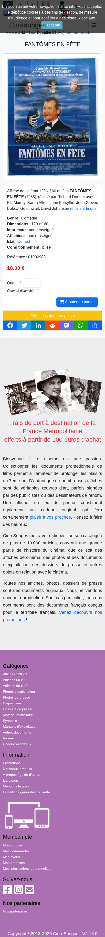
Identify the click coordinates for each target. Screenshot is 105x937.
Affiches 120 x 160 (17, 674)
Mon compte (12, 845)
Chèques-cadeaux (17, 744)
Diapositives (12, 703)
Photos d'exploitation (19, 691)
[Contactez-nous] (29, 892)
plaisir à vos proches (50, 517)
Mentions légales (16, 786)
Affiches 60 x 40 (15, 686)
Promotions (12, 763)
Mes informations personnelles (26, 868)
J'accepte (52, 25)
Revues (9, 738)
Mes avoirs (11, 857)
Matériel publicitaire (18, 715)
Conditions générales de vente (26, 792)
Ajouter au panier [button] (79, 302)
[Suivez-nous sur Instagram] (18, 892)
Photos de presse (16, 697)
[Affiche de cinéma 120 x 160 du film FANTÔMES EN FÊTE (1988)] (52, 116)
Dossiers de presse (18, 709)
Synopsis (10, 721)
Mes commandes (16, 851)
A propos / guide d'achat (21, 775)
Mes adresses (14, 863)
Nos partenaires (15, 911)
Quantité (14, 283)
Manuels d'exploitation (20, 726)
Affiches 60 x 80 (15, 680)
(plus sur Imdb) (83, 208)
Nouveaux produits (17, 769)
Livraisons (11, 780)
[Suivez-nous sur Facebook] (7, 892)
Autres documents (17, 732)
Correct (23, 241)
